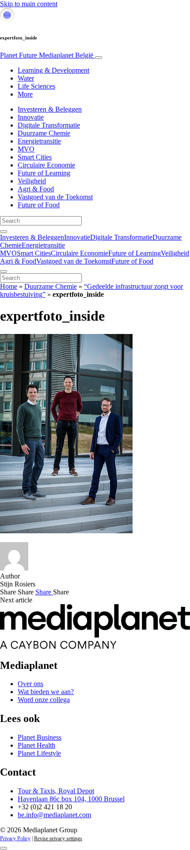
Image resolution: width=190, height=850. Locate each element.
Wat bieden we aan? (46, 691)
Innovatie (31, 117)
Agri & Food (36, 189)
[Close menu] (3, 271)
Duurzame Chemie (44, 133)
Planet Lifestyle (39, 753)
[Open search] (3, 231)
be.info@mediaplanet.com (54, 815)
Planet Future (46, 55)
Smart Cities (35, 157)
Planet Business (39, 737)
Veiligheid (32, 181)
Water (26, 78)
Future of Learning (44, 173)
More (25, 94)
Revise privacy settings (58, 838)
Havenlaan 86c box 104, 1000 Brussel (71, 799)
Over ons (30, 683)
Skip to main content (28, 4)
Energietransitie (39, 141)
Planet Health (36, 745)
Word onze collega (44, 699)
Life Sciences (36, 86)
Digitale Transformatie (49, 125)
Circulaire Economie (46, 165)
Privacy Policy (15, 838)
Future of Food (39, 205)
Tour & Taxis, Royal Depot (56, 791)
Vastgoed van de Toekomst (55, 197)
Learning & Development (53, 70)
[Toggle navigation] (98, 57)
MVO (26, 149)
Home (8, 286)
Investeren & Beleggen (50, 109)
